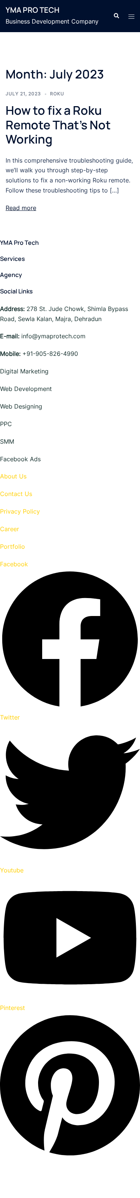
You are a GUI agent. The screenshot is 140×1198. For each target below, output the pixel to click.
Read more (21, 208)
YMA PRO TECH (32, 10)
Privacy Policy (20, 511)
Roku (57, 93)
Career (9, 529)
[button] (116, 16)
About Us (13, 476)
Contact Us (16, 494)
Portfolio (12, 546)
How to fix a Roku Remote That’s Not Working (58, 124)
